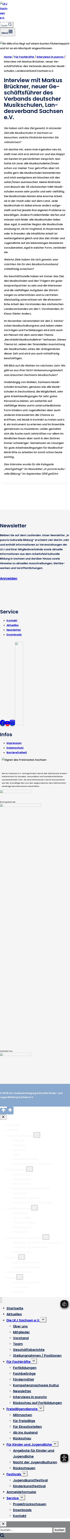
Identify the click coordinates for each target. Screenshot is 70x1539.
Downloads (14, 635)
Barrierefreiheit (17, 752)
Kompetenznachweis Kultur (31, 1188)
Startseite (13, 1125)
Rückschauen (22, 1252)
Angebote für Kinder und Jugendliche (38, 1242)
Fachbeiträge (22, 1179)
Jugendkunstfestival (27, 1262)
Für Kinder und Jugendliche (25, 1238)
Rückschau (20, 1232)
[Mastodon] (19, 723)
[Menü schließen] (1, 1300)
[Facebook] (2, 723)
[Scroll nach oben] (3, 1111)
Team (17, 1154)
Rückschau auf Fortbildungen (32, 1203)
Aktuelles (13, 625)
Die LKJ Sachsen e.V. (20, 1136)
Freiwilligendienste (19, 1208)
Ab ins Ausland (22, 1227)
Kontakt (12, 620)
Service (11, 1278)
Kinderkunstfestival (26, 1267)
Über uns (19, 1140)
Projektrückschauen (26, 1282)
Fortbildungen (22, 1174)
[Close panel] (3, 1117)
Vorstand (19, 1150)
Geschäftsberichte (25, 1159)
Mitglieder (19, 1145)
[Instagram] (12, 723)
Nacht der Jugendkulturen (30, 1247)
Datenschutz (15, 748)
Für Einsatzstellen (24, 1222)
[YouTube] (7, 723)
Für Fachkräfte (16, 1170)
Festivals (12, 1258)
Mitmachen (20, 1213)
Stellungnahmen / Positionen (32, 1164)
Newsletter (14, 630)
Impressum (14, 743)
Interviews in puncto (26, 1198)
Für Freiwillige (22, 1218)
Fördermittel (21, 1184)
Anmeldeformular (18, 1272)
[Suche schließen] (3, 1524)
